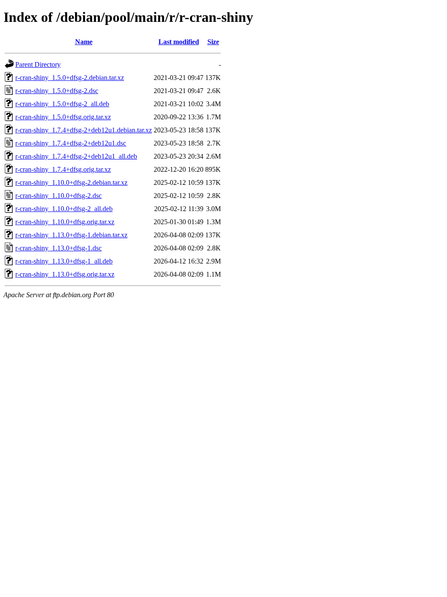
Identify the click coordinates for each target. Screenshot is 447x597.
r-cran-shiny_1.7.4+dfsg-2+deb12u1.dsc (70, 143)
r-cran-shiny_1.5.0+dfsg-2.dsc (56, 90)
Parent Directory (38, 64)
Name (84, 41)
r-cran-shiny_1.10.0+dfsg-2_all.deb (64, 208)
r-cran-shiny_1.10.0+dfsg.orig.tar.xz (64, 222)
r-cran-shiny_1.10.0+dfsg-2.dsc (58, 195)
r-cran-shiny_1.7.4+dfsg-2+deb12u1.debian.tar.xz (83, 130)
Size (213, 41)
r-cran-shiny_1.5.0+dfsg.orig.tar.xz (63, 117)
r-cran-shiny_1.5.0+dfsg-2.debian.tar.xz (69, 77)
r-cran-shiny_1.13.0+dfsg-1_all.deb (64, 261)
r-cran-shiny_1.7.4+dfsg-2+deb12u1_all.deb (76, 156)
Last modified (178, 41)
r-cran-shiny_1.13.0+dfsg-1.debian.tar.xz (71, 235)
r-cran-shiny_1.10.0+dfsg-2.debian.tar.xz (71, 182)
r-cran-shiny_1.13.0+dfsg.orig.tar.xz (64, 274)
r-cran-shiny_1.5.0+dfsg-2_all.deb (62, 104)
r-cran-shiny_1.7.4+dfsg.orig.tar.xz (63, 169)
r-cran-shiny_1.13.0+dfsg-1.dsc (58, 248)
